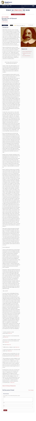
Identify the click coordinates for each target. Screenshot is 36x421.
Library (8, 5)
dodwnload (31, 25)
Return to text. (10, 333)
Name (4, 402)
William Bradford (5, 21)
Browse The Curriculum (18, 14)
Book (10, 5)
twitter (33, 5)
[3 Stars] (15, 25)
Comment (4, 396)
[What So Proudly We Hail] (18, 10)
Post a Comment (31, 390)
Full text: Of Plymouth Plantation (27, 51)
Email (4, 405)
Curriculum (4, 5)
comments (28, 25)
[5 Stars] (16, 25)
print (32, 25)
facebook (32, 5)
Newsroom (22, 7)
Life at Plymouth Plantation (26, 55)
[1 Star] (14, 25)
